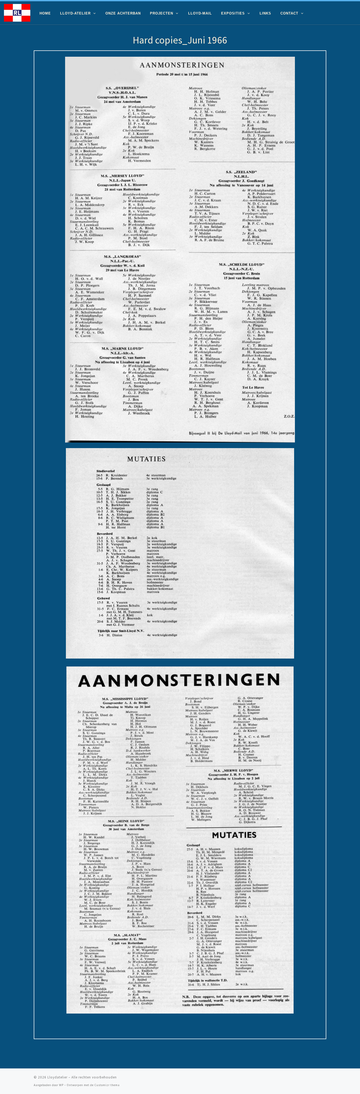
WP (61, 1085)
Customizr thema (107, 1085)
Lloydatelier (57, 1077)
